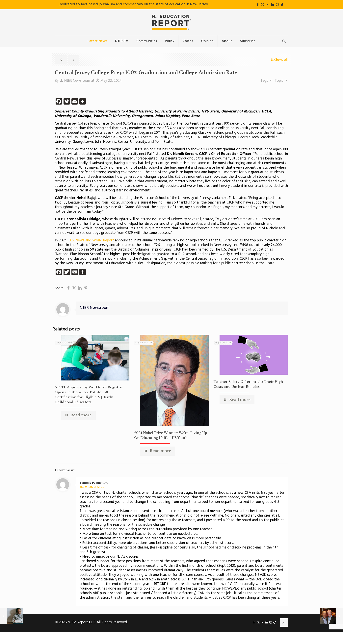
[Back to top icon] (284, 622)
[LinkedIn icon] (272, 4)
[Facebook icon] (257, 4)
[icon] (282, 4)
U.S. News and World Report (91, 240)
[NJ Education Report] (171, 22)
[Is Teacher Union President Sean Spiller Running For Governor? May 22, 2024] (331, 616)
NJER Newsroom (77, 81)
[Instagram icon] (277, 4)
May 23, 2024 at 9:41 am (92, 487)
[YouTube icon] (267, 4)
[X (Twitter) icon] (262, 4)
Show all (281, 60)
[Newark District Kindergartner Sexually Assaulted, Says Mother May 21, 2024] (11, 616)
